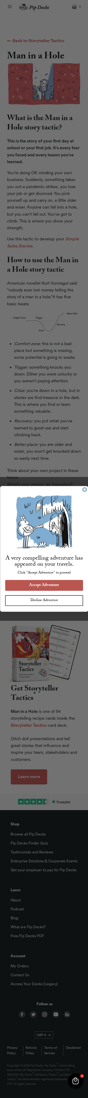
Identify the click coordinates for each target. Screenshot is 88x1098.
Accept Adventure (44, 585)
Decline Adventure (44, 600)
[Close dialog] (85, 490)
